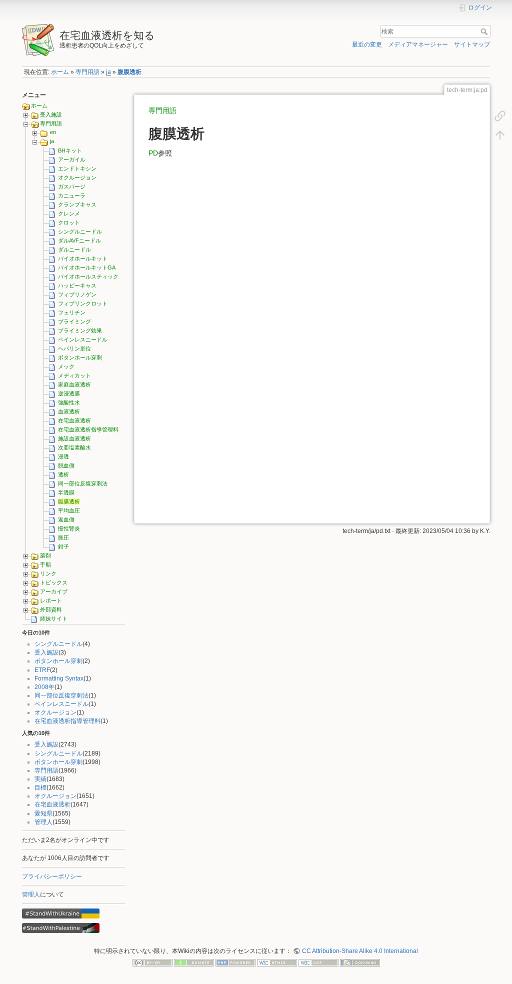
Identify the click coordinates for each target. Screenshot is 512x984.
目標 (40, 787)
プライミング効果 (80, 331)
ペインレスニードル (83, 339)
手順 (45, 565)
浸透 (63, 457)
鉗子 (63, 547)
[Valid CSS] (318, 962)
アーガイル (72, 159)
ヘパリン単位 (74, 349)
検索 (485, 31)
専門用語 (88, 72)
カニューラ (72, 195)
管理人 (43, 822)
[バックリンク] (500, 115)
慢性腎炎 (69, 529)
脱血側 (66, 465)
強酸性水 (69, 403)
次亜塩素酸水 (74, 447)
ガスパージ (72, 187)
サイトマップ (472, 44)
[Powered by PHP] (236, 962)
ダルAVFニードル (79, 241)
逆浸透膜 (69, 393)
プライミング (74, 321)
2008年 (44, 687)
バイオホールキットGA (87, 267)
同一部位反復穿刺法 (83, 483)
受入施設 (51, 115)
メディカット (74, 375)
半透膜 (66, 493)
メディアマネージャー (418, 44)
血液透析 (69, 411)
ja (108, 72)
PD (153, 153)
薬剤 (45, 555)
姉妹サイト (54, 619)
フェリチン (72, 313)
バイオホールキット (83, 259)
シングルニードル (80, 231)
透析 (63, 475)
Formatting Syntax (59, 678)
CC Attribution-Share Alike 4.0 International (360, 951)
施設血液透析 (74, 439)
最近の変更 (367, 44)
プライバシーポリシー (52, 876)
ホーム (60, 72)
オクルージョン (77, 177)
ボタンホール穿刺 (80, 357)
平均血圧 (69, 511)
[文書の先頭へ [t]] (500, 134)
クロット (69, 223)
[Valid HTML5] (277, 962)
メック (66, 367)
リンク (48, 573)
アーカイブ (54, 591)
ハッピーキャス (77, 285)
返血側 (66, 519)
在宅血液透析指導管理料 (88, 429)
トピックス (54, 583)
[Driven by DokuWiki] (360, 962)
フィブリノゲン (77, 295)
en (53, 132)
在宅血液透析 (74, 421)
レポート (51, 601)
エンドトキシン (77, 169)
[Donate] (194, 962)
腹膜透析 (130, 72)
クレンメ (69, 213)
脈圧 (63, 537)
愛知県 (43, 813)
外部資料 (51, 609)
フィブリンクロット (83, 303)
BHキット (70, 151)
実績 (40, 779)
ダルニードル (74, 249)
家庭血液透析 (74, 385)
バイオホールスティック (88, 277)
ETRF (42, 670)
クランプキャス (77, 205)
